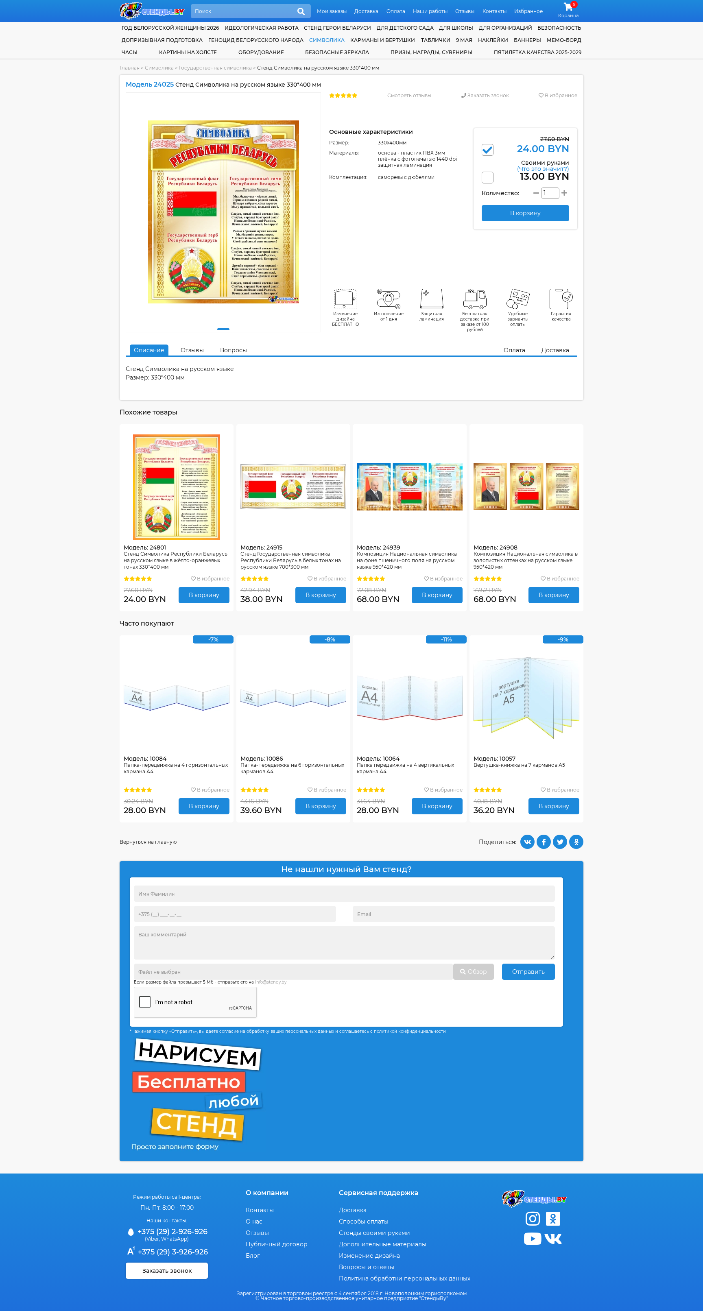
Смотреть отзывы (409, 95)
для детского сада (405, 28)
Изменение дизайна (369, 1255)
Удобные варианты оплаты (517, 319)
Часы (130, 52)
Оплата (395, 11)
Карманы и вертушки (382, 40)
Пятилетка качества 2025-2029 (537, 52)
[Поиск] (301, 11)
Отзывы (464, 11)
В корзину (204, 595)
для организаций (505, 28)
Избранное (528, 11)
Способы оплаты (364, 1221)
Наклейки (493, 40)
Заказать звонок (487, 95)
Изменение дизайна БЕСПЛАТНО (345, 319)
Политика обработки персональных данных (404, 1278)
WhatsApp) (175, 1239)
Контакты (494, 11)
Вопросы (233, 350)
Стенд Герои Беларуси (337, 28)
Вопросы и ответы (366, 1267)
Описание (149, 350)
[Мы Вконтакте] (553, 1239)
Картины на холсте (188, 52)
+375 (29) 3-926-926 (172, 1252)
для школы (456, 28)
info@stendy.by (270, 982)
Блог (253, 1255)
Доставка (366, 11)
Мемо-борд (564, 40)
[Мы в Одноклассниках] (553, 1219)
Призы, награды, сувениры (431, 52)
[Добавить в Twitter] (560, 842)
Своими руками (543, 165)
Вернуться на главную (148, 842)
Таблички (435, 40)
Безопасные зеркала (337, 52)
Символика (327, 40)
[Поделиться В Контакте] (527, 842)
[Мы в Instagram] (532, 1219)
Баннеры (527, 40)
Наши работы (430, 11)
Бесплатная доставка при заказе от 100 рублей (474, 321)
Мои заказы (332, 11)
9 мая (464, 40)
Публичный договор (277, 1244)
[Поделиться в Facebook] (544, 842)
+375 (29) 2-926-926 (171, 1231)
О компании (267, 1193)
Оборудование (261, 52)
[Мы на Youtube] (532, 1239)
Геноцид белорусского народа (255, 40)
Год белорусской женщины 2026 (170, 28)
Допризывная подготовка (162, 40)
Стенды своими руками (374, 1233)
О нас (254, 1221)
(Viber (152, 1239)
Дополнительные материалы (382, 1244)
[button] (223, 329)
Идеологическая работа (262, 28)
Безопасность (559, 28)
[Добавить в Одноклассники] (576, 842)
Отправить (528, 971)
